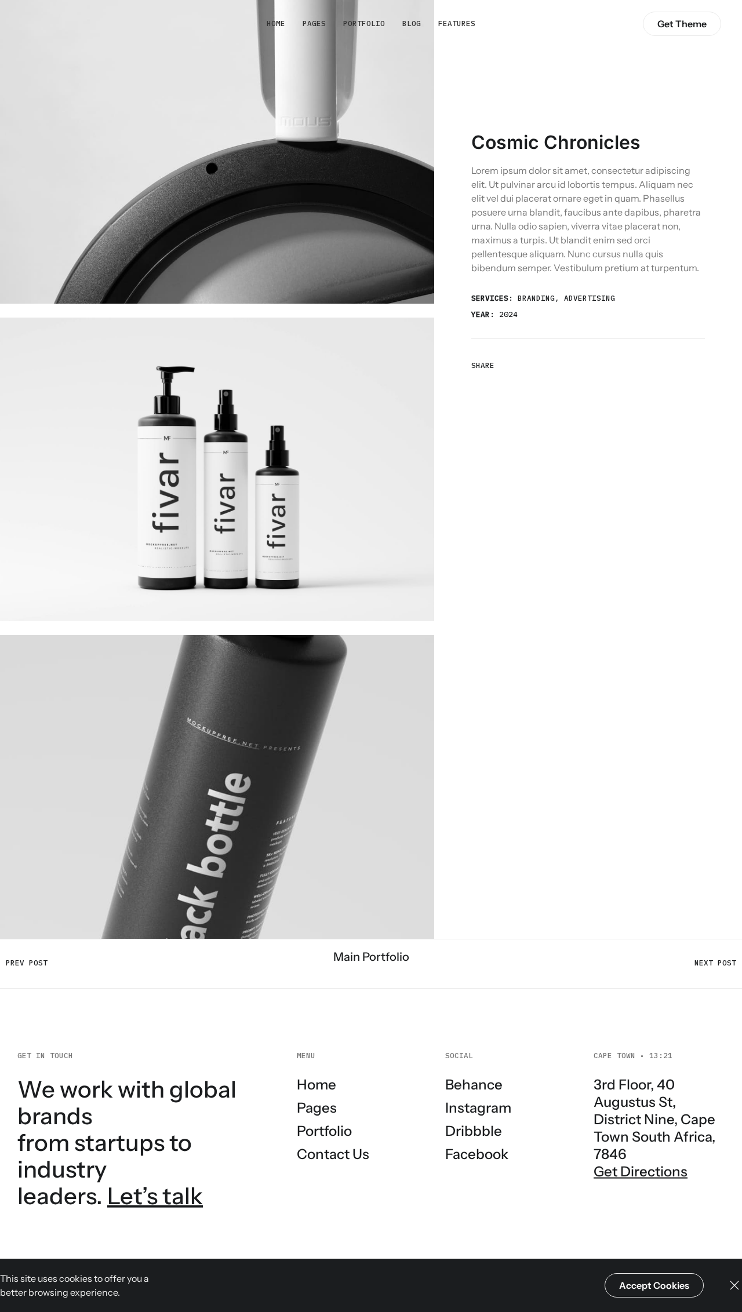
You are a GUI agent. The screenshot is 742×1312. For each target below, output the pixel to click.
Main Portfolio (371, 957)
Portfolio (364, 23)
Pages (314, 23)
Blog (411, 23)
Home (276, 23)
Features (456, 23)
